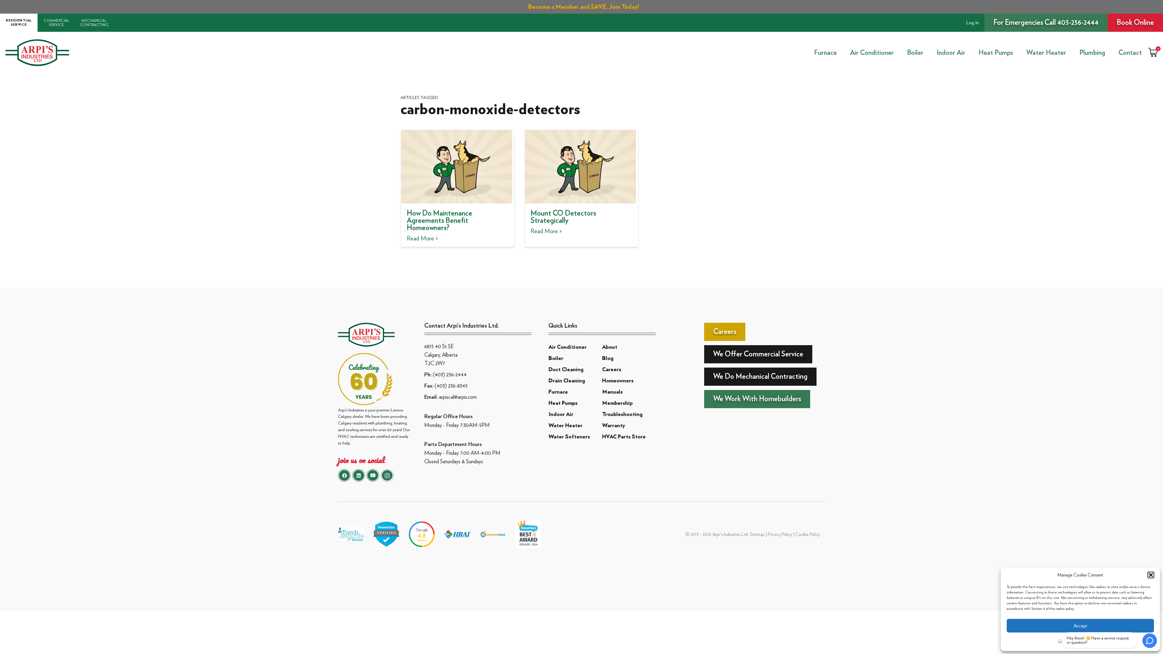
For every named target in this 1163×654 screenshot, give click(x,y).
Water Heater (1046, 52)
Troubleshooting (622, 414)
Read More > (422, 238)
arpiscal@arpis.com (458, 397)
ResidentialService (19, 22)
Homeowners (618, 381)
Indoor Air (951, 52)
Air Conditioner (872, 52)
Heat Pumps (996, 52)
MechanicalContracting (94, 22)
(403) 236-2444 (450, 374)
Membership (617, 403)
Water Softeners (569, 437)
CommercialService (56, 22)
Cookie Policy (807, 534)
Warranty (613, 425)
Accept (1080, 626)
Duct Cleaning (565, 369)
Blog (607, 358)
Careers (611, 369)
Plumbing (1092, 52)
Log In (972, 22)
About (609, 347)
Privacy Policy (780, 534)
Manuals (612, 392)
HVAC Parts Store (624, 437)
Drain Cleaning (566, 381)
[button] (1151, 575)
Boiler (915, 52)
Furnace (825, 52)
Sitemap (757, 534)
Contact (1130, 52)
